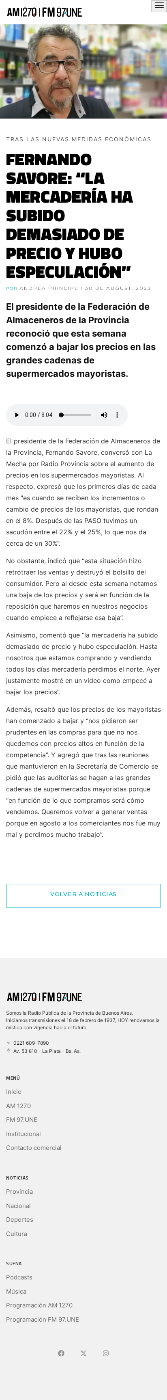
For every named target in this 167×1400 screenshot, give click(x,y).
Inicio (13, 1091)
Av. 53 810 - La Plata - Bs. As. (46, 1051)
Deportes (19, 1219)
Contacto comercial (34, 1148)
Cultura (16, 1234)
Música (16, 1291)
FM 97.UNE (21, 1119)
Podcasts (19, 1277)
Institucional (23, 1134)
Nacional (18, 1206)
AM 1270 (18, 1106)
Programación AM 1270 (39, 1305)
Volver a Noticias (83, 894)
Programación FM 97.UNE (42, 1319)
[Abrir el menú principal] (159, 6)
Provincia (19, 1191)
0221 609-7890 (30, 1043)
